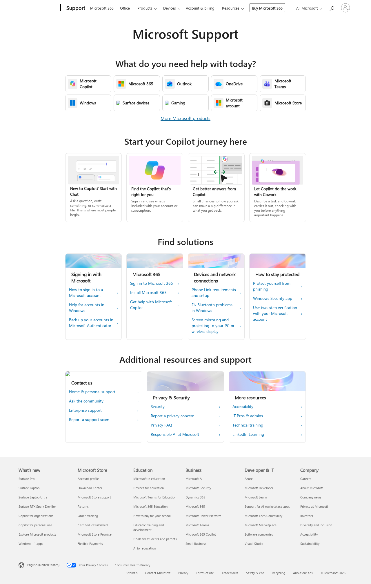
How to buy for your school (152, 516)
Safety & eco (255, 573)
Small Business (196, 543)
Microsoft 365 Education (150, 506)
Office (125, 8)
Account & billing (200, 8)
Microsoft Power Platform (203, 516)
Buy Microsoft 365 (267, 8)
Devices (169, 8)
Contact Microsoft (157, 573)
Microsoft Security (198, 488)
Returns (83, 506)
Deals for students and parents (155, 539)
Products (144, 8)
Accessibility (309, 534)
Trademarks (230, 573)
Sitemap (131, 573)
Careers (305, 478)
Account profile (88, 478)
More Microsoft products (185, 118)
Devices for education (148, 488)
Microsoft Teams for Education (154, 497)
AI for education (144, 548)
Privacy (183, 573)
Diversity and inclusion (316, 525)
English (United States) (43, 565)
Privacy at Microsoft (314, 506)
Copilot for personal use (35, 525)
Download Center (90, 488)
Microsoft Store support (94, 497)
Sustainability (309, 543)
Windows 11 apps (31, 543)
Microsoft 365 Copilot (201, 534)
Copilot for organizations (36, 516)
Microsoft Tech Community (263, 516)
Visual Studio (254, 543)
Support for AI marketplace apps (267, 506)
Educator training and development (148, 527)
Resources (230, 8)
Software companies (259, 534)
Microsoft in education (149, 478)
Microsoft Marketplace (261, 525)
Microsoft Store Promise (95, 534)
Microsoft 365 (102, 8)
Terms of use (205, 573)
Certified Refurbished (93, 525)
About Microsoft (311, 488)
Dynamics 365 (195, 497)
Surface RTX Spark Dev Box (37, 506)
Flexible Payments (90, 543)
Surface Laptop (29, 488)
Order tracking (88, 516)
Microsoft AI (194, 478)
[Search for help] (331, 7)
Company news (310, 497)
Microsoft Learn (256, 497)
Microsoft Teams (197, 525)
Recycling (278, 573)
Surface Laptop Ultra (33, 497)
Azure (249, 478)
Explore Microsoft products (37, 534)
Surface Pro (26, 478)
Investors (306, 516)
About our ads (303, 573)
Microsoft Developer (259, 488)
